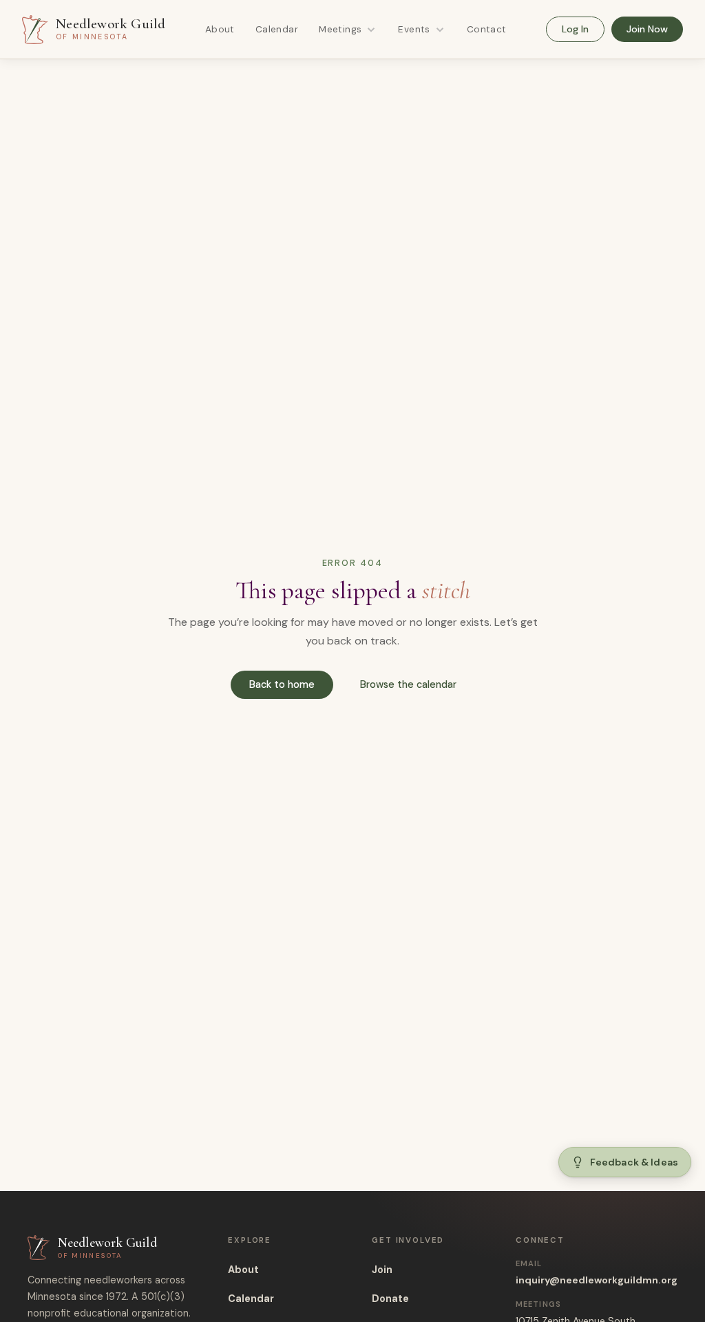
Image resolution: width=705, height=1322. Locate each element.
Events (414, 29)
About (220, 29)
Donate (390, 1298)
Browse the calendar (408, 684)
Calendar (276, 29)
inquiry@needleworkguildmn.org (596, 1280)
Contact (487, 29)
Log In (575, 29)
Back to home (282, 684)
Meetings (340, 29)
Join (382, 1269)
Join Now (647, 29)
